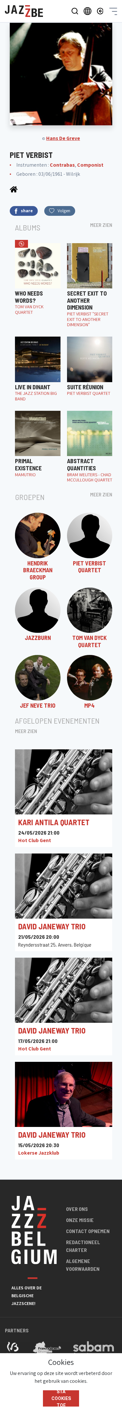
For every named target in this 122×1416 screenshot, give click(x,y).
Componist (90, 164)
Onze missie (80, 1220)
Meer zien (101, 225)
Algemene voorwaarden (83, 1265)
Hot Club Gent (34, 840)
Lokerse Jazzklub (38, 1152)
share (27, 211)
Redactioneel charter (83, 1246)
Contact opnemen (88, 1231)
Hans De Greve (63, 138)
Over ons (77, 1209)
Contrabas (62, 164)
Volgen (64, 211)
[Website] (14, 189)
